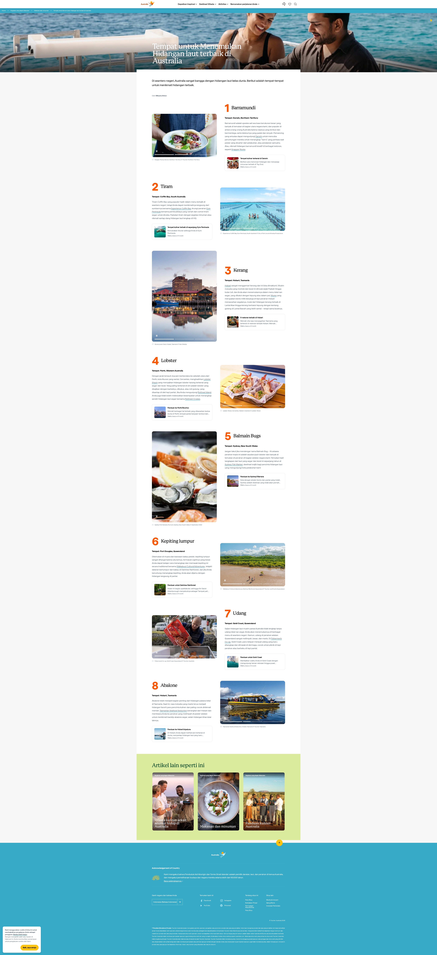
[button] (156, 151)
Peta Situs (248, 900)
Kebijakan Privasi (251, 903)
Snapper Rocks (238, 149)
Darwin (259, 136)
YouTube (207, 905)
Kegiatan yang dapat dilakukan (20, 10)
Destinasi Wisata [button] (206, 4)
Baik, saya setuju (29, 947)
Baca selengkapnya (173, 881)
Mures (273, 295)
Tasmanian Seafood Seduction (173, 710)
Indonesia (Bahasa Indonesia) (165, 902)
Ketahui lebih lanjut (20, 934)
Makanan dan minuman (41, 10)
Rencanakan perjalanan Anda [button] (243, 4)
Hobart (228, 285)
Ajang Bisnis (270, 903)
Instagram (227, 900)
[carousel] (184, 135)
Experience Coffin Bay (181, 208)
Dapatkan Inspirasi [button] (186, 4)
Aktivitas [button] (222, 4)
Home (4, 10)
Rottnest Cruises (192, 399)
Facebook (207, 900)
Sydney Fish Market (234, 464)
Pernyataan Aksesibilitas (249, 906)
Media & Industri (272, 900)
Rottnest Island (204, 392)
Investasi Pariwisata (273, 906)
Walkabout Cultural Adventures (191, 566)
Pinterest (227, 905)
